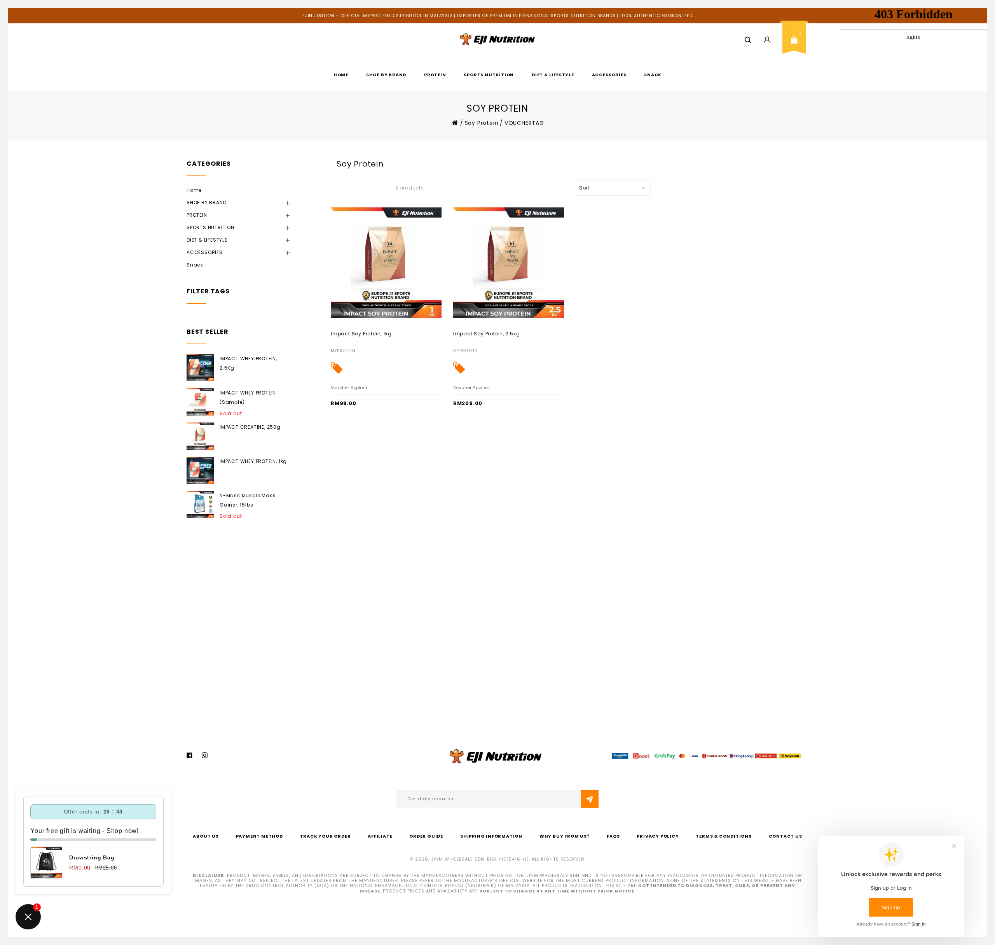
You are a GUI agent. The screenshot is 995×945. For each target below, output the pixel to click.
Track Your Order (325, 836)
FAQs (613, 836)
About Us (205, 836)
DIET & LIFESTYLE (553, 75)
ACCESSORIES (609, 75)
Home (340, 75)
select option (348, 333)
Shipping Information (491, 836)
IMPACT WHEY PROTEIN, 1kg (253, 461)
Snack (653, 75)
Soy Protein (482, 123)
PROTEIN (435, 75)
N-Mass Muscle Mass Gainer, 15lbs (248, 500)
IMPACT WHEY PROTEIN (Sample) (248, 397)
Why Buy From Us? (564, 836)
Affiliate (380, 836)
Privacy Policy (658, 836)
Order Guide (426, 836)
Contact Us (785, 836)
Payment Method (259, 836)
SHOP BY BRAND (386, 75)
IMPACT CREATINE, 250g (250, 427)
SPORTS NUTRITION (489, 75)
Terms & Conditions (723, 836)
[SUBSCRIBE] (590, 799)
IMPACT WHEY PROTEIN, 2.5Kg (248, 363)
